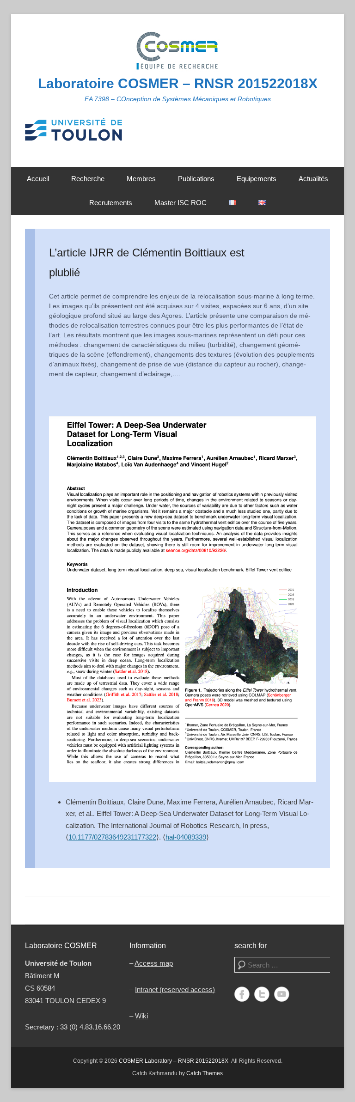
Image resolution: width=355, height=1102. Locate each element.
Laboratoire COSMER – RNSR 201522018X (178, 83)
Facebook (242, 994)
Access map (154, 963)
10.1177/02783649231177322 (112, 837)
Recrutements (110, 203)
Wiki (141, 1016)
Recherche (87, 179)
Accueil (38, 179)
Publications (196, 179)
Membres (141, 179)
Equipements (256, 179)
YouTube (281, 994)
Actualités (313, 179)
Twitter (261, 994)
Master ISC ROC (180, 203)
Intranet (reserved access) (175, 989)
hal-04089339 (185, 837)
